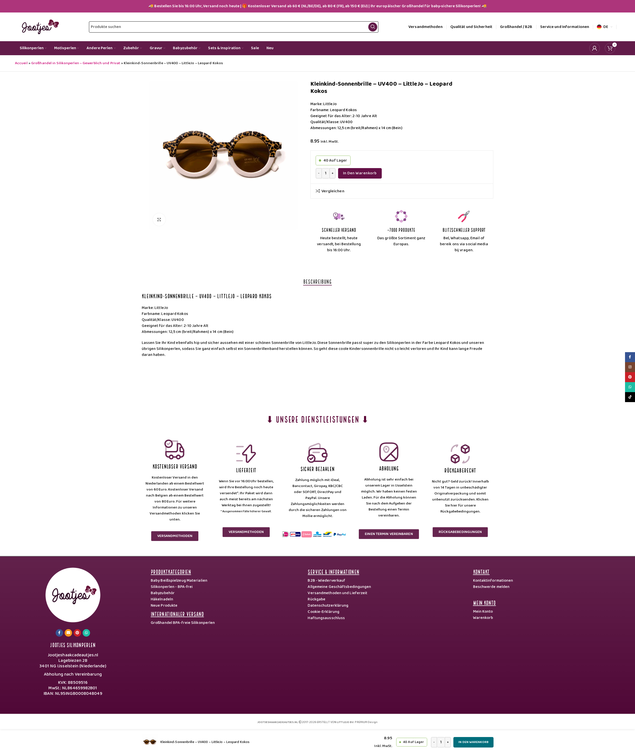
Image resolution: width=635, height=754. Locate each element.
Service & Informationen (333, 571)
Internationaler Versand (177, 613)
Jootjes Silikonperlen (73, 644)
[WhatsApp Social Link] (86, 633)
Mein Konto (484, 602)
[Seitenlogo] (39, 27)
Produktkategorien (171, 571)
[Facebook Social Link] (59, 633)
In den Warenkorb (360, 173)
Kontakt (481, 571)
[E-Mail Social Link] (68, 633)
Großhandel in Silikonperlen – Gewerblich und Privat (75, 63)
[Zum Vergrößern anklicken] (159, 219)
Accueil (21, 63)
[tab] (317, 281)
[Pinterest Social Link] (77, 633)
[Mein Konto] (594, 48)
